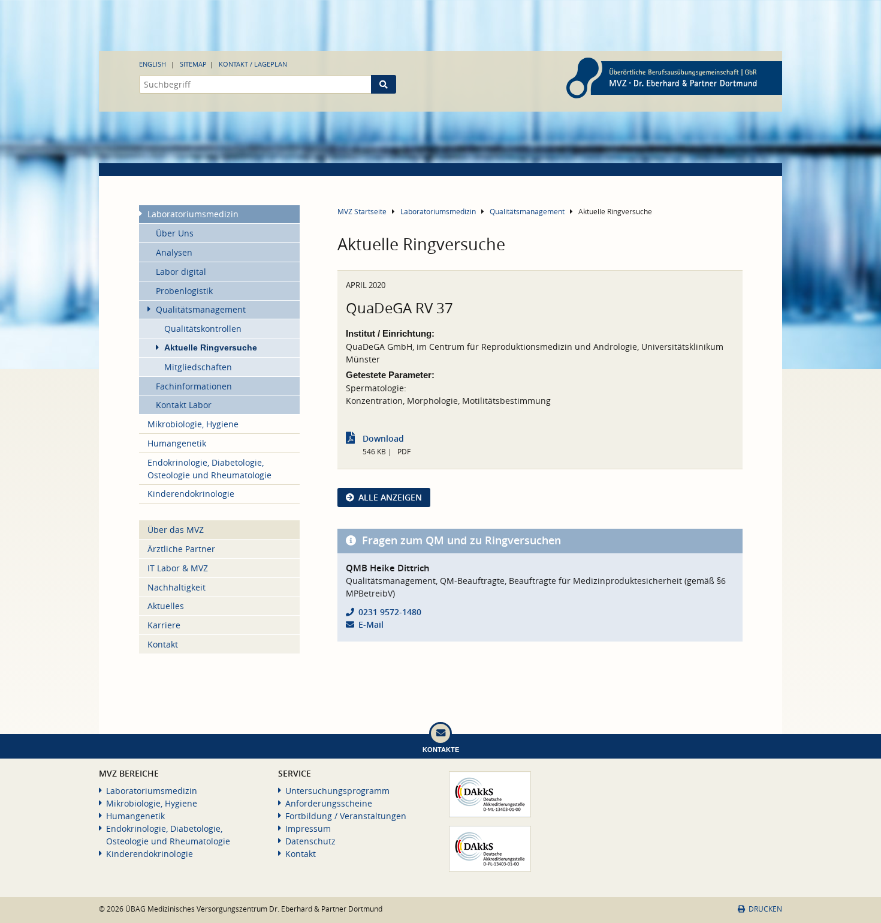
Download (383, 438)
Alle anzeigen (390, 497)
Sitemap (193, 63)
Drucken (765, 909)
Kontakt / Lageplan (253, 63)
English (152, 63)
